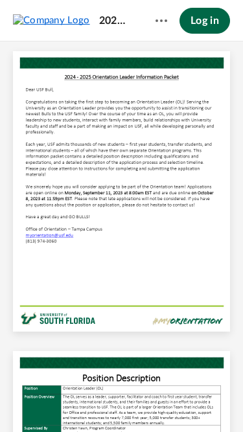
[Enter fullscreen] (217, 400)
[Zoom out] (100, 400)
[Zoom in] (144, 400)
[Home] (51, 20)
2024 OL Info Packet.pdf (115, 21)
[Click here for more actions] (161, 21)
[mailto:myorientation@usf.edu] (49, 235)
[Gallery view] (194, 400)
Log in (205, 21)
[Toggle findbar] (26, 400)
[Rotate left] (169, 400)
